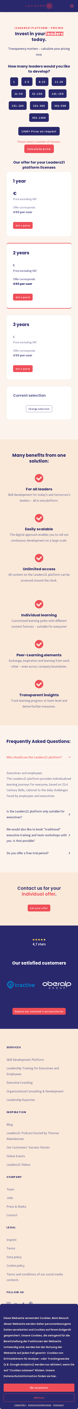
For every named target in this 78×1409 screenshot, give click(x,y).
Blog (10, 1124)
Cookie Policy (20, 1405)
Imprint (12, 1240)
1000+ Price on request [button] (38, 131)
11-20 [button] (59, 82)
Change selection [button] (39, 408)
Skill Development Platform (25, 1060)
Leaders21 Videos (18, 1164)
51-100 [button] (37, 93)
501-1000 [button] (39, 117)
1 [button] (14, 82)
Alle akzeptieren (39, 1387)
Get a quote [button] (23, 225)
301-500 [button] (60, 105)
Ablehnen (39, 1397)
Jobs (10, 1198)
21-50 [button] (19, 93)
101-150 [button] (57, 93)
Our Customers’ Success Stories (28, 1147)
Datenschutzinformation (39, 1405)
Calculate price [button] (39, 149)
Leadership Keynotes (21, 1100)
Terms (11, 1248)
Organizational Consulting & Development (35, 1091)
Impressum (58, 1405)
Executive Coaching (20, 1082)
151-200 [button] (18, 105)
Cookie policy (15, 1265)
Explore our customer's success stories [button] (39, 1011)
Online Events (16, 1156)
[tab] (39, 757)
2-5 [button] (26, 82)
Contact (12, 1215)
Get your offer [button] (39, 908)
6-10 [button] (42, 82)
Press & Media (16, 1206)
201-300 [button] (39, 105)
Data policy (14, 1257)
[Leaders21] (39, 6)
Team (10, 1189)
